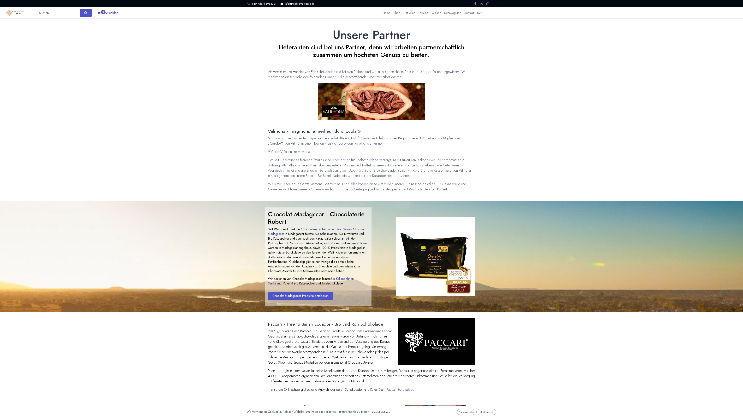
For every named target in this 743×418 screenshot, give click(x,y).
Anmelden (111, 13)
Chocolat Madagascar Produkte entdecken (300, 296)
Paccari (387, 331)
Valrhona (274, 138)
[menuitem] (386, 13)
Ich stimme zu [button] (486, 412)
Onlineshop (414, 184)
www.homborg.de (335, 189)
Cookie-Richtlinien (381, 412)
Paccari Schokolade (400, 389)
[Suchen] (86, 13)
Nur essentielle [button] (466, 412)
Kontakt (442, 189)
